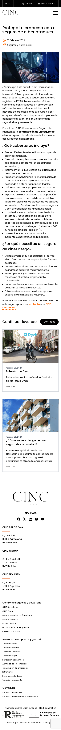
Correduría (9, 688)
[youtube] (42, 519)
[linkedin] (30, 519)
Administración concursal (14, 663)
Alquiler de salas (10, 619)
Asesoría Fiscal (9, 643)
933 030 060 (9, 542)
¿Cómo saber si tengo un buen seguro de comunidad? (26, 442)
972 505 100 (9, 589)
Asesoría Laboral (10, 647)
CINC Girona (8, 611)
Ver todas (49, 321)
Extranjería (7, 671)
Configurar (49, 722)
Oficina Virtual (9, 623)
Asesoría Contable (11, 651)
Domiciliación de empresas (15, 627)
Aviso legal (12, 722)
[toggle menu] (56, 12)
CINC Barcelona (10, 607)
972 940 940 (9, 566)
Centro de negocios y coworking (21, 602)
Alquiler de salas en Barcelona (17, 615)
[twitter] (24, 519)
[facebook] (18, 519)
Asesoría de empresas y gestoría (22, 639)
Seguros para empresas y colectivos (20, 696)
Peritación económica (13, 659)
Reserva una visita (11, 631)
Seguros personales (12, 692)
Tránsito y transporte (12, 680)
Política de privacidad (30, 722)
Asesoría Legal (9, 655)
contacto (34, 304)
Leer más (10, 386)
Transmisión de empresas (15, 668)
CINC (10, 13)
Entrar (29, 3)
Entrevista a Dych (17, 371)
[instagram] (36, 519)
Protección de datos (12, 676)
